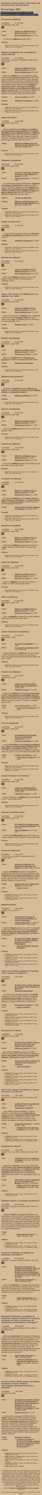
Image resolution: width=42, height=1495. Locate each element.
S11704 (8, 894)
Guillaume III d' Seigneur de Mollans (16, 875)
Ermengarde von (26, 648)
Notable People (5, 14)
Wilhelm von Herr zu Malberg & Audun (25, 351)
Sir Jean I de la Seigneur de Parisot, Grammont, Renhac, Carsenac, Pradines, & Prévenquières (19, 931)
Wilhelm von (22, 395)
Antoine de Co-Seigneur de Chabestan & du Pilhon (25, 866)
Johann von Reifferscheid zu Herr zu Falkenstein (25, 685)
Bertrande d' (18, 1421)
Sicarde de (21, 1412)
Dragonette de (23, 1124)
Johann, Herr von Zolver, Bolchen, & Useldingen (19, 499)
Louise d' (22, 888)
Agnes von (19, 77)
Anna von (21, 830)
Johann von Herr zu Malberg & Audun (25, 32)
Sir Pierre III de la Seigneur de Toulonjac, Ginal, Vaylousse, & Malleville (27, 987)
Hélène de (22, 1048)
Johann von (12, 185)
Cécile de (23, 1007)
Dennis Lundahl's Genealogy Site (27, 14)
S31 (7, 1466)
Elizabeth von (22, 354)
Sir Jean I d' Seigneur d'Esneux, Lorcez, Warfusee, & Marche (19, 87)
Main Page (4, 12)
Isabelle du (16, 502)
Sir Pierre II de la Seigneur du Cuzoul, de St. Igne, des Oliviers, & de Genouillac (27, 1044)
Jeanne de (8, 90)
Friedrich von (32, 744)
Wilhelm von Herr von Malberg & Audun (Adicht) (19, 130)
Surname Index (13, 12)
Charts (31, 12)
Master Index (23, 12)
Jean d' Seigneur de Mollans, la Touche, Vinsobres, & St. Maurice (27, 1181)
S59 (7, 1456)
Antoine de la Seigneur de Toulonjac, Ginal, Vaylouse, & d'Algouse (27, 1062)
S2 (6, 45)
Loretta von (32, 697)
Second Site (20, 1492)
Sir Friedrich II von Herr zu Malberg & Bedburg (27, 825)
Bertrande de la (12, 998)
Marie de (22, 35)
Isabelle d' (22, 317)
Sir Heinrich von (24, 644)
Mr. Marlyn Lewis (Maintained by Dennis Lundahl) (24, 1488)
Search (14, 14)
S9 (6, 964)
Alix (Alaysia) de (24, 1280)
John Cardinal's (13, 1492)
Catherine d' (22, 690)
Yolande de (24, 991)
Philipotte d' (23, 101)
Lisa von (32, 693)
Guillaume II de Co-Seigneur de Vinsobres (20, 1170)
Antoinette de (24, 1108)
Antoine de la (24, 1439)
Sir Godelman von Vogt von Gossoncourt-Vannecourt (19, 696)
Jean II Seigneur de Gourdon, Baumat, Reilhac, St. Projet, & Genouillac (26, 918)
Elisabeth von (24, 363)
